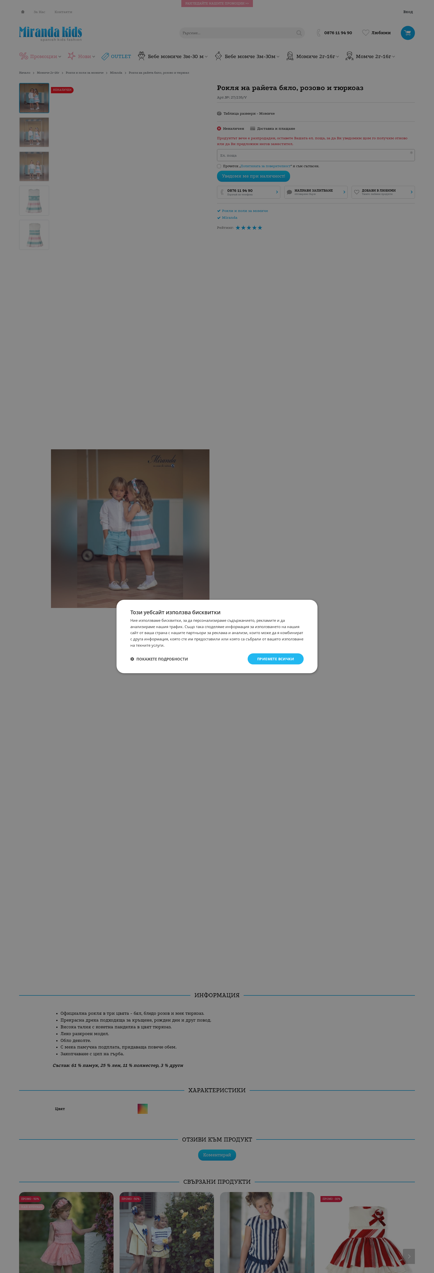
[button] (159, 659)
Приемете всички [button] (275, 658)
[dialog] (217, 636)
